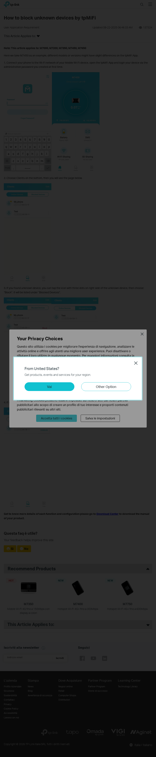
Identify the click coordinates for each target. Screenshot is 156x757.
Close (136, 362)
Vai (49, 386)
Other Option (106, 386)
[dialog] (78, 378)
